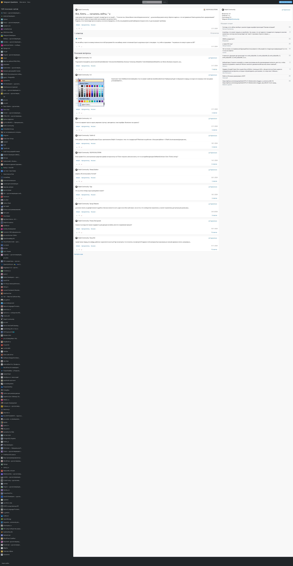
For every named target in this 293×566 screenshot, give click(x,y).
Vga (91, 186)
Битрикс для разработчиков (11, 71)
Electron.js (6, 409)
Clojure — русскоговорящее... (12, 487)
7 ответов (214, 69)
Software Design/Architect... (11, 358)
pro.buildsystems (8, 383)
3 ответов (214, 113)
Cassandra (6, 554)
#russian (93, 25)
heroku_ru (6, 490)
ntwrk (5, 58)
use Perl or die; (7, 503)
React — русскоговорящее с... (12, 13)
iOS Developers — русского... (11, 84)
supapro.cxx (6, 26)
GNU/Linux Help (8, 32)
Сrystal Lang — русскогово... (11, 480)
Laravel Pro (6, 80)
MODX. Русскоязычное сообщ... (12, 74)
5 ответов (214, 181)
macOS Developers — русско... (12, 496)
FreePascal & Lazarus (9, 454)
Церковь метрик (8, 187)
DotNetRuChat (7, 29)
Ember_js (6, 442)
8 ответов (214, 215)
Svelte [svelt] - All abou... (10, 161)
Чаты (28, 2)
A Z (91, 57)
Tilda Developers (8, 445)
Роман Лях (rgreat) (95, 221)
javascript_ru (7, 309)
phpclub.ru (6, 413)
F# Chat (5, 158)
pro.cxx (5, 100)
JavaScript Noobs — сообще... (12, 45)
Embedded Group (8, 129)
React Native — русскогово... (11, 106)
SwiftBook (6, 225)
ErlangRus (6, 390)
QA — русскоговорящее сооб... (12, 193)
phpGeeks (6, 64)
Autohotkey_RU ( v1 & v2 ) (10, 329)
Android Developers (9, 16)
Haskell (5, 142)
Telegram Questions (10, 2)
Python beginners (8, 119)
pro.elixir (6, 200)
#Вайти (5, 548)
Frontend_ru (7, 271)
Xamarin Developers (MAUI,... (11, 155)
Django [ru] (6, 48)
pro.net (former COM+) (10, 235)
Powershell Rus (7, 387)
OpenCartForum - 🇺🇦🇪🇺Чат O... (12, 264)
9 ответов (214, 147)
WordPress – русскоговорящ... (12, 461)
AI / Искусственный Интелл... (11, 284)
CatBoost (6, 516)
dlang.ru (5, 287)
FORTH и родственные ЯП (11, 506)
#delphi (78, 25)
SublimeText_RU (8, 532)
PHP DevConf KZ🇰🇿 (8, 332)
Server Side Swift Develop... (11, 325)
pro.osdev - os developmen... (11, 419)
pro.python (6, 300)
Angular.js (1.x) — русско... (10, 267)
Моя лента (23, 2)
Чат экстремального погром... (12, 132)
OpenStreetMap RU (9, 238)
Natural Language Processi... (11, 306)
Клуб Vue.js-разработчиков (11, 151)
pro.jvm (5, 103)
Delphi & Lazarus (8, 222)
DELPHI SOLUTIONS (95, 152)
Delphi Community (8, 319)
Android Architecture (9, 180)
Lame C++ (6, 425)
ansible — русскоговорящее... (12, 477)
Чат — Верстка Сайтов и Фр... (12, 296)
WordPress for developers (11, 367)
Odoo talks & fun (8, 354)
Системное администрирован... (12, 164)
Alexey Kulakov (94, 169)
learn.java (6, 213)
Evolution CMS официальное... (12, 232)
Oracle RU (6, 345)
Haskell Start (7, 374)
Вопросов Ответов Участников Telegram (226, 16)
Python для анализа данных (11, 393)
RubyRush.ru (7, 342)
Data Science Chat (8, 174)
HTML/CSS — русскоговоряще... (12, 116)
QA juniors (6, 429)
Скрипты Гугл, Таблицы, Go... (11, 396)
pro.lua (5, 248)
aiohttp (5, 483)
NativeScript (6, 535)
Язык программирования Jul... (12, 458)
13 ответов (214, 164)
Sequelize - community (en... (11, 522)
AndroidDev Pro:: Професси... (12, 364)
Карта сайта (5, 563)
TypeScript (6, 148)
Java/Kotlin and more (9, 380)
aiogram (5, 135)
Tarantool (6, 196)
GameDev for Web (8, 432)
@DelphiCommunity (233, 19)
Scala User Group (8, 138)
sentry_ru (6, 467)
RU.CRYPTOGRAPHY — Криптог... (12, 416)
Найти (165, 2)
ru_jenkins (6, 512)
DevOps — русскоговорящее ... (12, 42)
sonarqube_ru (7, 525)
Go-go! (5, 51)
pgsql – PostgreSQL (9, 77)
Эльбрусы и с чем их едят (11, 377)
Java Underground (8, 303)
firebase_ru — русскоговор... (11, 406)
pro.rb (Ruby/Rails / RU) (10, 338)
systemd (5, 500)
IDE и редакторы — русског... (11, 261)
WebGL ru (6, 400)
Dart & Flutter (7, 190)
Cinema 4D (6, 316)
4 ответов (214, 130)
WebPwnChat (7, 293)
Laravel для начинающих (10, 184)
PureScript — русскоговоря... (11, 545)
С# (4, 97)
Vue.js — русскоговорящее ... (12, 22)
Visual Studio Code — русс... (11, 242)
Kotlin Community (8, 126)
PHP (4, 145)
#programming (85, 25)
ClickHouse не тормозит (10, 87)
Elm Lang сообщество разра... (12, 529)
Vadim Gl (92, 135)
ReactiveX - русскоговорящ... (11, 541)
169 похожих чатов (9, 9)
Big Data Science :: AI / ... (10, 219)
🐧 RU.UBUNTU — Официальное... (13, 122)
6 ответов (214, 198)
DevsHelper (6, 216)
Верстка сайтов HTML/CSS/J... (12, 61)
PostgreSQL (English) (9, 438)
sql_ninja (5, 361)
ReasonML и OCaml (9, 471)
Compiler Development (10, 403)
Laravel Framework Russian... (11, 290)
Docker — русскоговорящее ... (12, 113)
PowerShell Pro (7, 493)
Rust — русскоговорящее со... (12, 90)
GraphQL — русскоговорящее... (12, 255)
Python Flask (7, 203)
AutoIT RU (6, 280)
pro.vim (5, 322)
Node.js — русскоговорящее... (12, 39)
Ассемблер (6, 177)
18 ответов (214, 232)
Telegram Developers (9, 35)
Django (5, 464)
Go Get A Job (7, 435)
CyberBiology (7, 519)
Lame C (5, 274)
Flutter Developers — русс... (11, 277)
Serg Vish (92, 238)
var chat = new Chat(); (9, 171)
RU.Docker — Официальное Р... (12, 448)
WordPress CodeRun (9, 538)
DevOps (5, 351)
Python (5, 19)
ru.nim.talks (6, 348)
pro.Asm (5, 258)
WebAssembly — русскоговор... (12, 474)
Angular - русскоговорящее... (12, 55)
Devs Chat (6, 109)
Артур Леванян (94, 203)
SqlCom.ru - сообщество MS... (12, 313)
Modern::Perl (7, 335)
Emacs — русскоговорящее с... (12, 451)
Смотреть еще (78, 254)
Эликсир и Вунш (8, 551)
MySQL (5, 422)
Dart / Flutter (7, 251)
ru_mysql (6, 245)
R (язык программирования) (11, 209)
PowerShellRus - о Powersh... (11, 371)
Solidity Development (9, 229)
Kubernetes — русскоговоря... (12, 68)
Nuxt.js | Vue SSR (8, 167)
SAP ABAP (6, 206)
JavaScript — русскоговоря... (11, 93)
